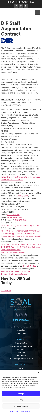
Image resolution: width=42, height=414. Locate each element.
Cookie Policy (14, 411)
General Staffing (21, 343)
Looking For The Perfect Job (21, 327)
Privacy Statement (25, 411)
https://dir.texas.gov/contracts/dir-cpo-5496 (20, 225)
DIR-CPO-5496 (22, 196)
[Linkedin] (26, 6)
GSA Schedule (21, 355)
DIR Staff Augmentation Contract (21, 359)
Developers (21, 352)
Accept (21, 394)
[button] (39, 373)
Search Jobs (21, 330)
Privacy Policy (21, 333)
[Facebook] (16, 6)
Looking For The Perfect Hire (21, 324)
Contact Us (6, 291)
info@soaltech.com (15, 217)
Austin (21, 368)
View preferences (21, 406)
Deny (21, 400)
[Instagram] (21, 6)
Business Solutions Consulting (21, 346)
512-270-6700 (13, 215)
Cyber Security (21, 349)
